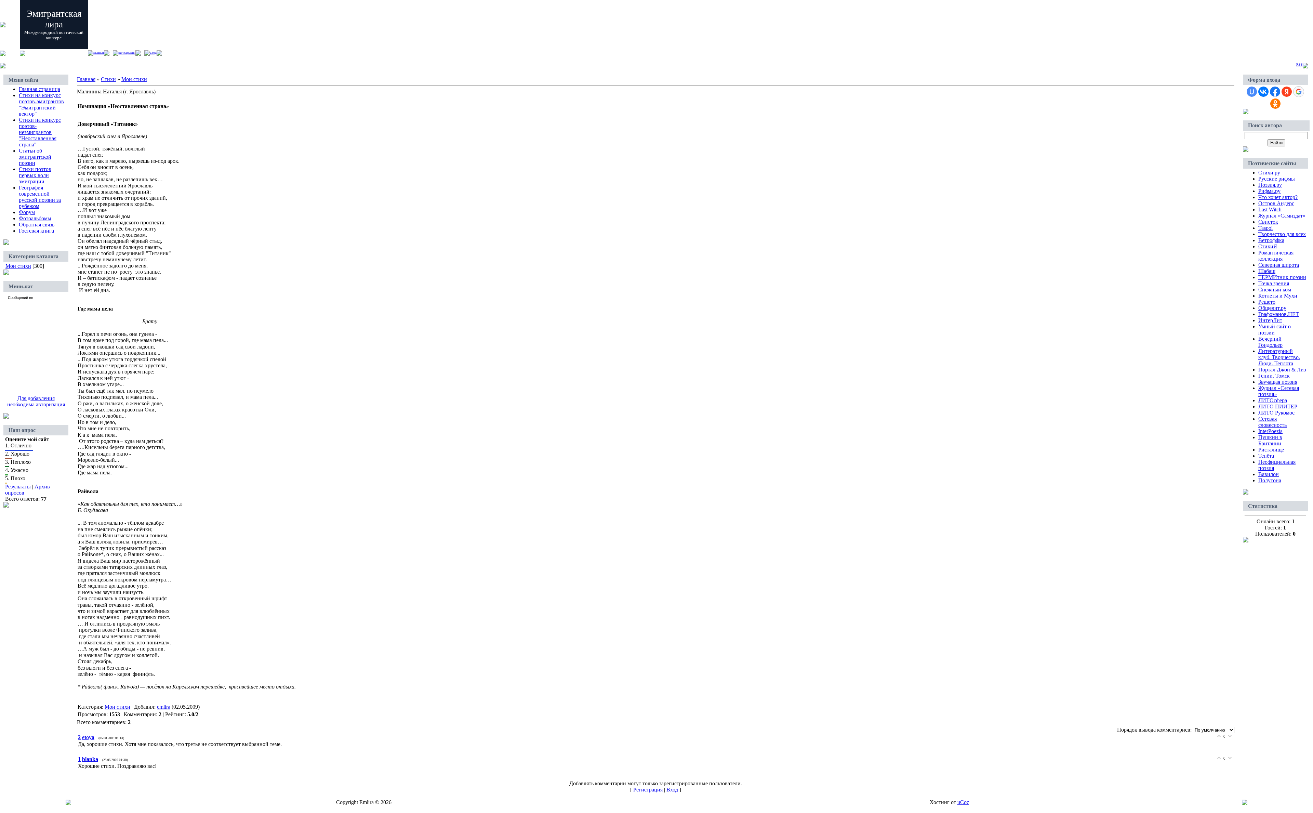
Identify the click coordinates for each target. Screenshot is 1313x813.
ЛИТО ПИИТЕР (1277, 406)
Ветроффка (1271, 240)
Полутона (1269, 480)
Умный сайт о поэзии (1274, 330)
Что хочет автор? (1278, 197)
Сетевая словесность (1272, 422)
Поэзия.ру (1270, 185)
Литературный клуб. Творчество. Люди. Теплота (1279, 357)
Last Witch (1270, 209)
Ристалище (1271, 450)
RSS (1299, 64)
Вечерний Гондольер (1270, 342)
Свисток (1268, 222)
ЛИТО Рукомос (1276, 413)
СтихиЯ (1267, 246)
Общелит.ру (1272, 308)
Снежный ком (1274, 289)
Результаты (18, 486)
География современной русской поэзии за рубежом (40, 197)
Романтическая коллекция (1276, 256)
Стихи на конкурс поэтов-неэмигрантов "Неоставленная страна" (40, 132)
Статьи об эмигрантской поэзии (35, 157)
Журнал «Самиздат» (1281, 216)
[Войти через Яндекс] (1287, 92)
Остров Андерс (1276, 203)
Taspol (1265, 228)
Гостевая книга (36, 231)
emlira (163, 707)
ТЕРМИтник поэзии (1282, 277)
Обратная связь (36, 224)
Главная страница (39, 89)
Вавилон (1268, 474)
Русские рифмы (1276, 179)
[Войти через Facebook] (1275, 92)
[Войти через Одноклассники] (1275, 104)
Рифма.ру (1269, 191)
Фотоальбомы (35, 218)
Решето (1266, 302)
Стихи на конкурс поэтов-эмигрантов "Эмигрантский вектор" (41, 104)
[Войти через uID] (1252, 92)
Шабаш (1266, 271)
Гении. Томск (1274, 376)
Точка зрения (1273, 283)
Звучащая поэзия (1277, 382)
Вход (153, 52)
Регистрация (126, 52)
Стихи (108, 79)
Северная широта (1278, 265)
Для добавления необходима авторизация (36, 401)
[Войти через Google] (1298, 91)
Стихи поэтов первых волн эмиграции (35, 175)
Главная (98, 52)
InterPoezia (1270, 431)
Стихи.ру (1269, 172)
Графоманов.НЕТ (1278, 314)
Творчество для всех (1282, 234)
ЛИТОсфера (1272, 400)
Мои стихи (18, 266)
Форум (27, 212)
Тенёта (1266, 456)
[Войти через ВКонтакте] (1263, 92)
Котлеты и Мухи (1277, 296)
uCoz (963, 802)
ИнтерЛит (1270, 320)
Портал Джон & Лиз (1282, 369)
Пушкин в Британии (1270, 440)
